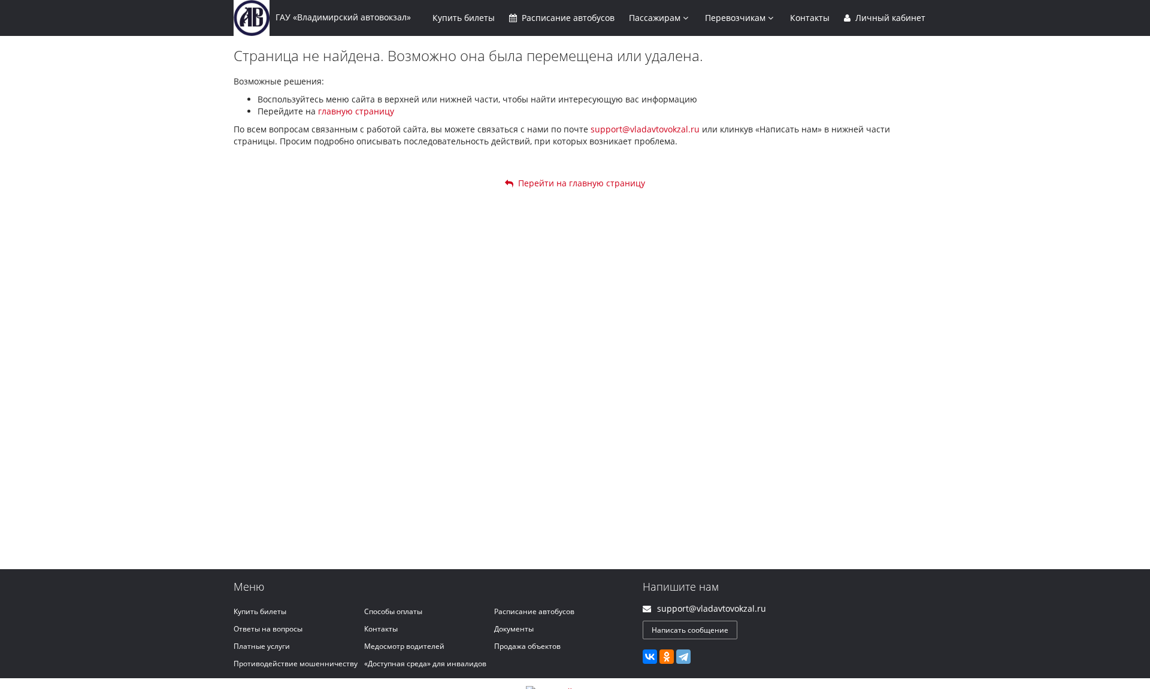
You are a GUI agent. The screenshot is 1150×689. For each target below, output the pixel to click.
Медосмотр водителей (404, 646)
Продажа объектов (527, 646)
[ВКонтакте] (650, 656)
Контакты (810, 17)
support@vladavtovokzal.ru (645, 129)
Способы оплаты (393, 611)
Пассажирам (656, 17)
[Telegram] (683, 656)
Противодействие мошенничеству (296, 663)
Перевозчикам (736, 17)
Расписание (567, 17)
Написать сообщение (690, 630)
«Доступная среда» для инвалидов (425, 663)
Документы (514, 629)
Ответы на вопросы (268, 629)
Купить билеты (260, 611)
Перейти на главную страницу (579, 183)
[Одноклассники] (666, 656)
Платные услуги (262, 646)
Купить (463, 17)
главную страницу (356, 111)
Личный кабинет (889, 17)
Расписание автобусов (534, 611)
